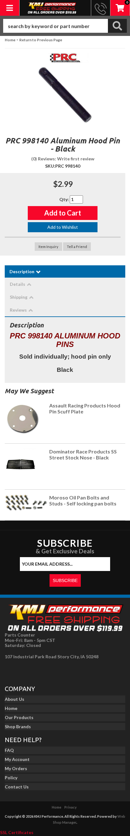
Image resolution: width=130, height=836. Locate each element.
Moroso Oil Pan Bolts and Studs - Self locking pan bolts (82, 500)
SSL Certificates (16, 832)
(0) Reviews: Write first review (62, 158)
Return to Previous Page (40, 39)
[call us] (100, 8)
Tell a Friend (77, 247)
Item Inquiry (48, 247)
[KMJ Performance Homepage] (52, 8)
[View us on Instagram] (26, 670)
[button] (65, 26)
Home (10, 39)
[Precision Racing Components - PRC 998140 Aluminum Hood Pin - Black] (65, 59)
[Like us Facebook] (11, 670)
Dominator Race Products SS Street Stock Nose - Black (83, 454)
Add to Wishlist (62, 227)
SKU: (50, 166)
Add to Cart (62, 213)
